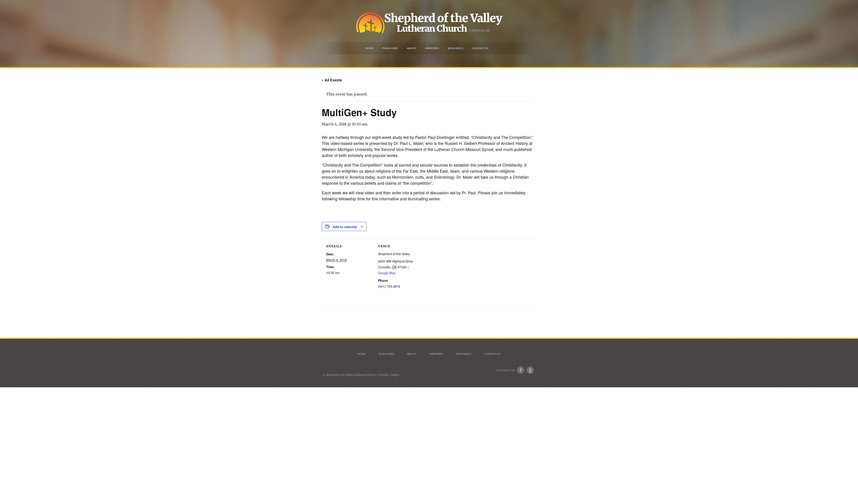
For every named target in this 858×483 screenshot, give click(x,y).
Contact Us (492, 354)
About (411, 354)
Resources (463, 354)
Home (362, 354)
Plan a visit (386, 354)
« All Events (332, 80)
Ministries (436, 354)
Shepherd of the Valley (443, 18)
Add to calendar (345, 227)
